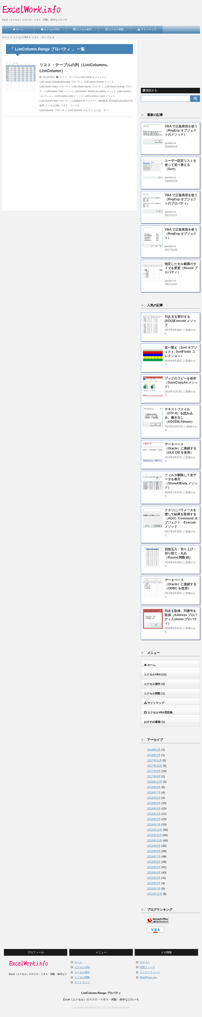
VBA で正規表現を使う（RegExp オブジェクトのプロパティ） (181, 199)
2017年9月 (154, 771)
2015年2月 (154, 883)
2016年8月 (154, 787)
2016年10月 (154, 781)
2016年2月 (154, 819)
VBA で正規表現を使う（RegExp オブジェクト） (181, 233)
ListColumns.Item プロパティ (54, 100)
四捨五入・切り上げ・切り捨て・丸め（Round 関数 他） (180, 553)
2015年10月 (154, 840)
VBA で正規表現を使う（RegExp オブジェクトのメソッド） (181, 130)
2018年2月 (154, 755)
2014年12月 (154, 893)
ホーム (78, 962)
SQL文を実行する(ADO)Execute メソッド (180, 321)
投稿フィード (147, 967)
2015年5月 (154, 867)
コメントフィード (150, 972)
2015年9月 (154, 845)
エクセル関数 (82, 977)
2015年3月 (154, 877)
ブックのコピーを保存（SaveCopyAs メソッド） (181, 382)
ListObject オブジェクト (84, 100)
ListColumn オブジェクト (92, 77)
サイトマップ (82, 982)
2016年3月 (154, 813)
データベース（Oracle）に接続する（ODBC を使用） (180, 584)
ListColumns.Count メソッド (99, 96)
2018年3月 (154, 749)
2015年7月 (154, 856)
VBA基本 (103, 100)
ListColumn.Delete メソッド (99, 81)
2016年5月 (154, 803)
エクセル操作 (82, 972)
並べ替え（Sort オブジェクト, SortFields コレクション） (181, 351)
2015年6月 (154, 861)
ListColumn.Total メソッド (59, 91)
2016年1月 (154, 824)
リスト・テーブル (69, 77)
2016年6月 (154, 797)
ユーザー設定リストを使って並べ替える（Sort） (180, 165)
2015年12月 (154, 829)
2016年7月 (154, 792)
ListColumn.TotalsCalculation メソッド (95, 91)
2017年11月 (154, 760)
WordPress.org (148, 977)
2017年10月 (154, 765)
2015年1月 (154, 888)
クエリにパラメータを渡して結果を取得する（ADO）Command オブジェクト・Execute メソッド (181, 518)
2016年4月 (154, 808)
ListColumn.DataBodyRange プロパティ (61, 81)
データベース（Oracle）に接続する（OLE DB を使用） (180, 448)
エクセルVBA (52, 105)
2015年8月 (154, 851)
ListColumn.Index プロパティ (55, 86)
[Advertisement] (69, 159)
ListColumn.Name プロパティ (88, 86)
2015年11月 (154, 835)
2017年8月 (154, 776)
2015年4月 (154, 872)
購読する (151, 90)
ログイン (145, 962)
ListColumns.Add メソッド (69, 96)
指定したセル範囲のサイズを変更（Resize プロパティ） (181, 268)
